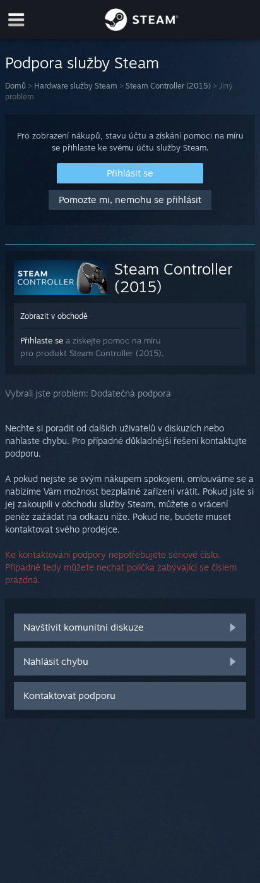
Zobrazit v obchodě (54, 316)
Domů (15, 85)
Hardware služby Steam (75, 85)
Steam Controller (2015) (168, 85)
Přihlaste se (41, 340)
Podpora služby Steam (82, 62)
